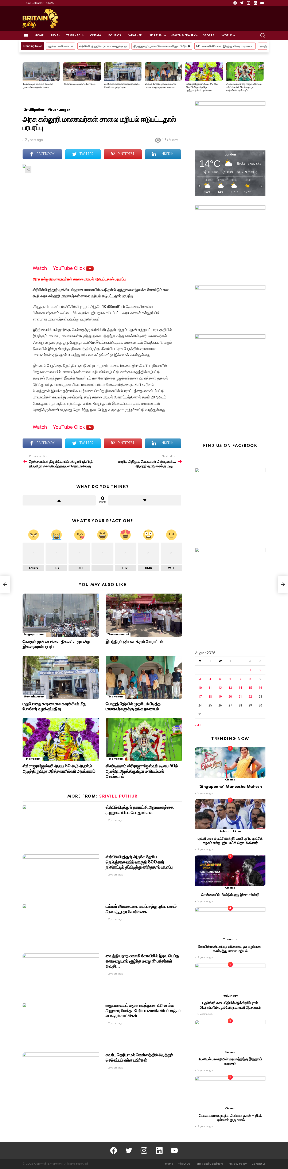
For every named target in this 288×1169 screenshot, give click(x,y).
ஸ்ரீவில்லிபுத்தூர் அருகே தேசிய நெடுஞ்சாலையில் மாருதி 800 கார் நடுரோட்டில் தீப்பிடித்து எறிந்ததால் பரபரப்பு (139, 862)
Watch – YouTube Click (59, 268)
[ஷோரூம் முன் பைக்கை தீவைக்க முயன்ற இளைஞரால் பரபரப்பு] (41, 71)
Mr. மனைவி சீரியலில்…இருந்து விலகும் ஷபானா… (174, 46)
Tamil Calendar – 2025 (39, 3)
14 (240, 687)
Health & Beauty (183, 35)
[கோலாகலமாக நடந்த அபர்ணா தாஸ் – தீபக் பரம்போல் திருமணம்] (230, 1091)
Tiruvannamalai (118, 634)
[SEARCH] (262, 35)
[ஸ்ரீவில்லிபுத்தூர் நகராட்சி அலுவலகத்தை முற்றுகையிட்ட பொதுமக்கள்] (61, 826)
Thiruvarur (230, 939)
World (227, 35)
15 (250, 687)
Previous (25, 78)
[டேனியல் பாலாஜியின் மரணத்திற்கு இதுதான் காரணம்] (230, 1035)
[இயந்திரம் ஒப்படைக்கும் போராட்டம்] (82, 71)
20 (230, 696)
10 (200, 687)
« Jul (198, 725)
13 (230, 687)
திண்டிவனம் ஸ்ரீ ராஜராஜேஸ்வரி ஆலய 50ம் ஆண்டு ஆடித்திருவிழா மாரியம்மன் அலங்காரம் (244, 87)
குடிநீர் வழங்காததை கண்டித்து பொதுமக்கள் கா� (239, 46)
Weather (135, 35)
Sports (208, 35)
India (55, 35)
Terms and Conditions (209, 1163)
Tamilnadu (74, 35)
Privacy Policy (237, 1163)
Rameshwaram (34, 696)
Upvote (59, 500)
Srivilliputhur (118, 796)
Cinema (95, 35)
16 (260, 687)
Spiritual (156, 35)
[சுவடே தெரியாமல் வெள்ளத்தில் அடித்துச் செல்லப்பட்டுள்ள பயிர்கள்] (61, 1074)
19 (220, 696)
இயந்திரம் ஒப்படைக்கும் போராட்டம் (79, 84)
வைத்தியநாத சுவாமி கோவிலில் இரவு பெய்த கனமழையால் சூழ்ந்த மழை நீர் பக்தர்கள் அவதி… (142, 961)
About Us (184, 1163)
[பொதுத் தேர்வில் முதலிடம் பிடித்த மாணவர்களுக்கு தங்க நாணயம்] (163, 71)
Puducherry (230, 996)
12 (220, 687)
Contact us (258, 1163)
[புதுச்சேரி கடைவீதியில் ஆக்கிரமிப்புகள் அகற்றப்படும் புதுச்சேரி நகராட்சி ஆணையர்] (230, 979)
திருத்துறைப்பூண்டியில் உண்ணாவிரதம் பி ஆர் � (111, 46)
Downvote (144, 500)
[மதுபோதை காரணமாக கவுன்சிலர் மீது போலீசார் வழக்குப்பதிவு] (122, 71)
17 (200, 696)
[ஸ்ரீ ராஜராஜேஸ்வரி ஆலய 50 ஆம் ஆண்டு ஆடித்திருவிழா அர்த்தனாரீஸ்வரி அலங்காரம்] (204, 71)
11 (210, 687)
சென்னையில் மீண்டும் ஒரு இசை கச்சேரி (230, 895)
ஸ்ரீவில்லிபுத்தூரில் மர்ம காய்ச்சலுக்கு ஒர (52, 46)
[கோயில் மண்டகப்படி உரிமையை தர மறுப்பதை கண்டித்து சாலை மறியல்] (230, 922)
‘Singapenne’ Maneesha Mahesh (230, 787)
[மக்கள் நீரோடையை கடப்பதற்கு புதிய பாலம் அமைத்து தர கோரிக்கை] (61, 925)
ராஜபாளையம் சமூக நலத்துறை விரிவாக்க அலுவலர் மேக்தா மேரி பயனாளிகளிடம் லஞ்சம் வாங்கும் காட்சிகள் (143, 1010)
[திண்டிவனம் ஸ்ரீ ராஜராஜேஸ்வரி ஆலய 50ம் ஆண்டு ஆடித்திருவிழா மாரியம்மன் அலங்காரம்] (245, 71)
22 (250, 696)
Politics (114, 35)
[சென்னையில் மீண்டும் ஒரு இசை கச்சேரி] (230, 870)
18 (210, 696)
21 (240, 696)
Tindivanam (115, 696)
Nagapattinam (34, 634)
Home (39, 35)
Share (28, 169)
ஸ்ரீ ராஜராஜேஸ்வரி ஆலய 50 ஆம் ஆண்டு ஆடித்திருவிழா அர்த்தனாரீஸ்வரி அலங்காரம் (202, 87)
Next (263, 78)
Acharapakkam (230, 831)
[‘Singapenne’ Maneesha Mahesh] (230, 762)
